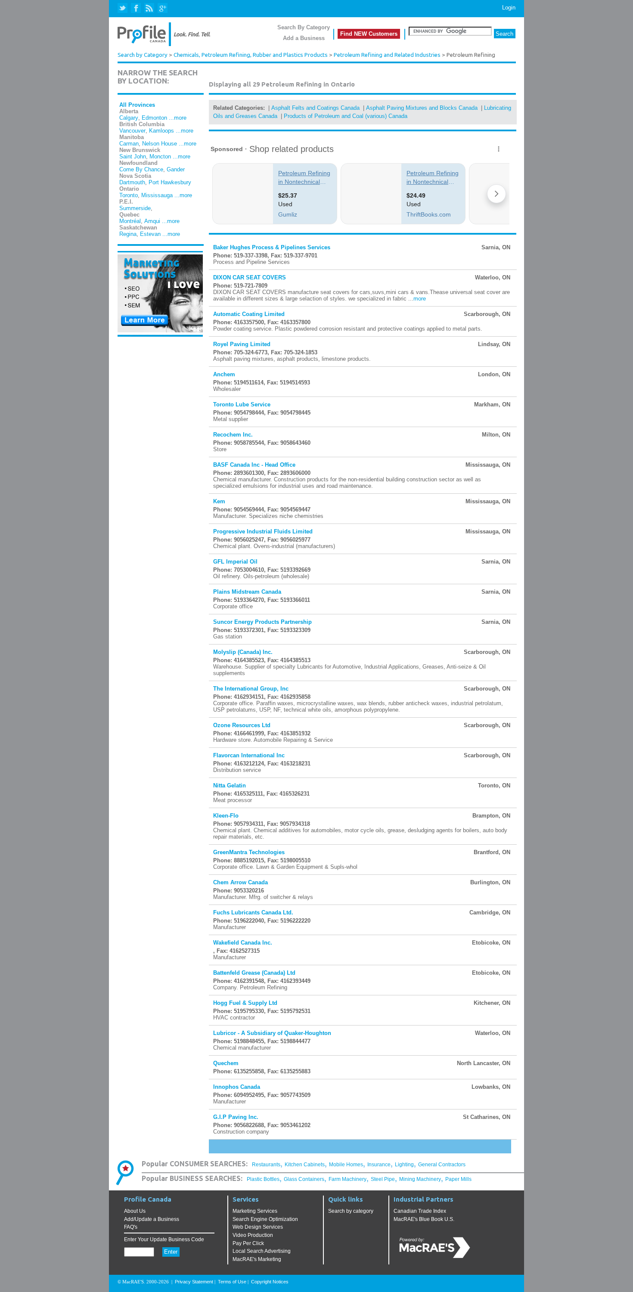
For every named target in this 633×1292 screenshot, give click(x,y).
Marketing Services (255, 1211)
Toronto (128, 195)
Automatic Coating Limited (249, 314)
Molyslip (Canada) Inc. (243, 652)
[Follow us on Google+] (162, 8)
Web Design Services (258, 1227)
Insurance (379, 1165)
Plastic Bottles (263, 1179)
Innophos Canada (236, 1087)
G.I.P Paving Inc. (235, 1117)
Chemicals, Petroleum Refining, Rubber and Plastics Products (251, 55)
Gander (176, 169)
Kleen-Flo (226, 815)
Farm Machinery (347, 1179)
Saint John (132, 156)
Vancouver (132, 130)
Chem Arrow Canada (240, 882)
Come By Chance (141, 169)
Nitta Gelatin (229, 785)
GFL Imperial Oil (235, 561)
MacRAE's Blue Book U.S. (424, 1219)
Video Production (253, 1235)
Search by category (350, 1211)
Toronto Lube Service (241, 404)
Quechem (226, 1063)
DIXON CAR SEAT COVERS (249, 277)
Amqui (152, 221)
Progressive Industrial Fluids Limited (263, 531)
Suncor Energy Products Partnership (262, 622)
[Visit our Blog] (149, 8)
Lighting (404, 1165)
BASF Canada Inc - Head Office (254, 465)
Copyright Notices (270, 1281)
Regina (128, 234)
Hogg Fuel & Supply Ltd (245, 1003)
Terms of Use (232, 1281)
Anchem (224, 374)
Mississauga (157, 195)
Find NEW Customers (368, 34)
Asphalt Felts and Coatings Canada (315, 108)
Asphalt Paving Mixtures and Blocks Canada (422, 108)
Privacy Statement (194, 1281)
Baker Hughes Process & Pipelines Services (271, 247)
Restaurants (266, 1165)
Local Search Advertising (262, 1251)
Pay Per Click (248, 1243)
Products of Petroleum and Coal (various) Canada (345, 116)
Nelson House (159, 143)
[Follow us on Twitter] (123, 8)
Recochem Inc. (233, 434)
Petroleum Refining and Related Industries (387, 55)
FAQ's (130, 1227)
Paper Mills (458, 1179)
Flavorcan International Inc (249, 755)
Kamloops (161, 130)
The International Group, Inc (251, 688)
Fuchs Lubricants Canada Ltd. (253, 912)
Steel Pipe (383, 1179)
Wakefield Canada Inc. (242, 942)
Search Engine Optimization (265, 1219)
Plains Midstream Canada (247, 592)
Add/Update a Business (151, 1219)
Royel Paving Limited (241, 344)
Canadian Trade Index (420, 1211)
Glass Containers (304, 1179)
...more (177, 118)
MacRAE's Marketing (257, 1259)
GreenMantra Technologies (249, 852)
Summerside (135, 208)
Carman (129, 143)
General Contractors (441, 1165)
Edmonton (154, 118)
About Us (135, 1211)
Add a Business (304, 38)
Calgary (128, 118)
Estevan (150, 234)
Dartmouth (132, 182)
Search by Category (143, 55)
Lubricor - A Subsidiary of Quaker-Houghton (272, 1033)
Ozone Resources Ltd (241, 725)
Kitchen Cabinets (305, 1165)
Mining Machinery (420, 1179)
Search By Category (303, 27)
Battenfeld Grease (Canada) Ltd (254, 973)
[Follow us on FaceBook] (136, 8)
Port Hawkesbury (170, 182)
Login (508, 7)
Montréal (130, 221)
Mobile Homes (346, 1165)
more (419, 298)
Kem (219, 501)
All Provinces (137, 105)
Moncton (160, 156)
